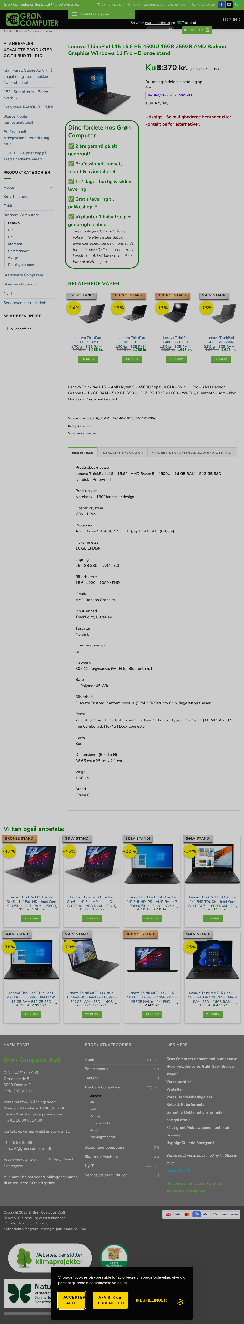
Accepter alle (74, 1300)
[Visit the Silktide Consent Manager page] (180, 1302)
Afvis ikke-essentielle (112, 1300)
